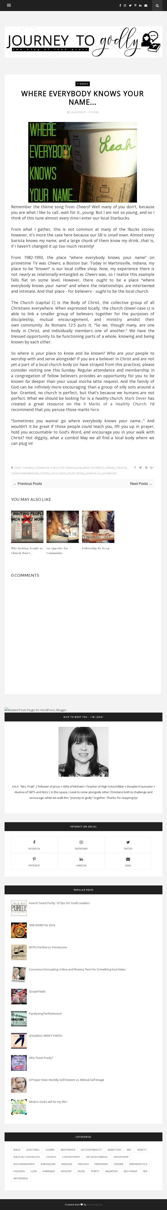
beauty (142, 1149)
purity (95, 1171)
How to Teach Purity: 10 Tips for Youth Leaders (59, 903)
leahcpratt (79, 112)
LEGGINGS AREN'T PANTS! (45, 1036)
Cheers (110, 467)
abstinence (68, 1149)
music (81, 1171)
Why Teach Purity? (41, 1058)
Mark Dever (136, 398)
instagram (81, 848)
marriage (49, 1171)
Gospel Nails (37, 991)
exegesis (66, 1164)
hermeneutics (138, 1164)
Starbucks (110, 473)
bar (79, 467)
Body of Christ (93, 467)
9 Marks (82, 83)
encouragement (24, 1164)
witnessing (20, 1178)
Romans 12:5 (93, 473)
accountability (91, 1149)
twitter (128, 848)
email (128, 865)
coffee (44, 473)
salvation (111, 1171)
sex (145, 1171)
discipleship (121, 1156)
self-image (130, 1171)
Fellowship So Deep (96, 548)
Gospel (50, 1149)
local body (58, 473)
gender (118, 1164)
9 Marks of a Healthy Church (115, 403)
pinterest (34, 865)
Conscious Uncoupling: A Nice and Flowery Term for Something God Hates (77, 969)
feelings (83, 1164)
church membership (24, 473)
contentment (71, 1156)
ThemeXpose (94, 1204)
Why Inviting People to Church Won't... (27, 550)
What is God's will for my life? (48, 1102)
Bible (16, 1149)
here (94, 409)
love (34, 1171)
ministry (66, 1171)
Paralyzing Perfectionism (45, 1013)
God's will (33, 1149)
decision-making (97, 1156)
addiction (114, 1149)
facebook (34, 848)
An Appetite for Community (57, 550)
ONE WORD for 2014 (42, 925)
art (129, 1149)
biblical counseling (26, 1156)
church (121, 467)
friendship (101, 1164)
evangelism (48, 1164)
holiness (19, 1171)
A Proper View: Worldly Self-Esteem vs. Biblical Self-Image (66, 1080)
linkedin (81, 865)
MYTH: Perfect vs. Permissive (48, 947)
